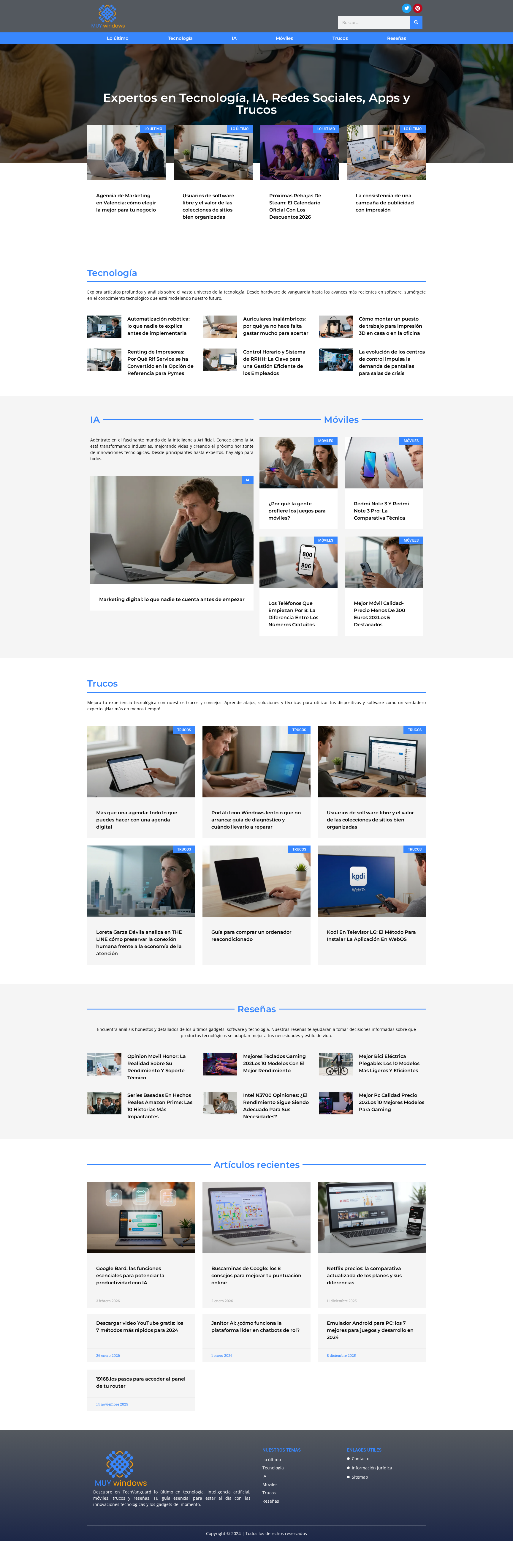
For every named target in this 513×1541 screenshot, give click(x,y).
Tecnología (180, 38)
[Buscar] (416, 22)
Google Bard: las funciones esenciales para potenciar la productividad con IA (130, 1276)
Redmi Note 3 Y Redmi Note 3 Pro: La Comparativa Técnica (381, 511)
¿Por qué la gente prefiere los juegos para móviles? (297, 511)
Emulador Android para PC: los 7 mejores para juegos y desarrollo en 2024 (370, 1330)
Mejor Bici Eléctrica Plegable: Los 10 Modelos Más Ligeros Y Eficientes (389, 1063)
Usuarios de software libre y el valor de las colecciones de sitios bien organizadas (370, 820)
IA (234, 38)
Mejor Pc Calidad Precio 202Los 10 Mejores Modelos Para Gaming (391, 1102)
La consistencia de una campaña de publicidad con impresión (385, 203)
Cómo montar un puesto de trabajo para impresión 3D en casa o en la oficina (390, 326)
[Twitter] (406, 8)
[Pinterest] (417, 8)
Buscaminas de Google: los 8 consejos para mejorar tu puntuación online (256, 1276)
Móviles (284, 38)
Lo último (118, 38)
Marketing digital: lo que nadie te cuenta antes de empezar (172, 599)
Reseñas (396, 38)
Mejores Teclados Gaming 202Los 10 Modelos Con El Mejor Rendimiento (274, 1063)
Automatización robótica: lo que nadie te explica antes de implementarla (158, 326)
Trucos (340, 38)
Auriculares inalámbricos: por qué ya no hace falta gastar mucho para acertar (275, 326)
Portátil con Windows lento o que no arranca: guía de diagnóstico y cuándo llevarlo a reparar (256, 820)
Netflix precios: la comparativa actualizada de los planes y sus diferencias (364, 1276)
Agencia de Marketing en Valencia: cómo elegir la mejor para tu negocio (126, 203)
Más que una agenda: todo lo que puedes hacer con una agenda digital (136, 820)
